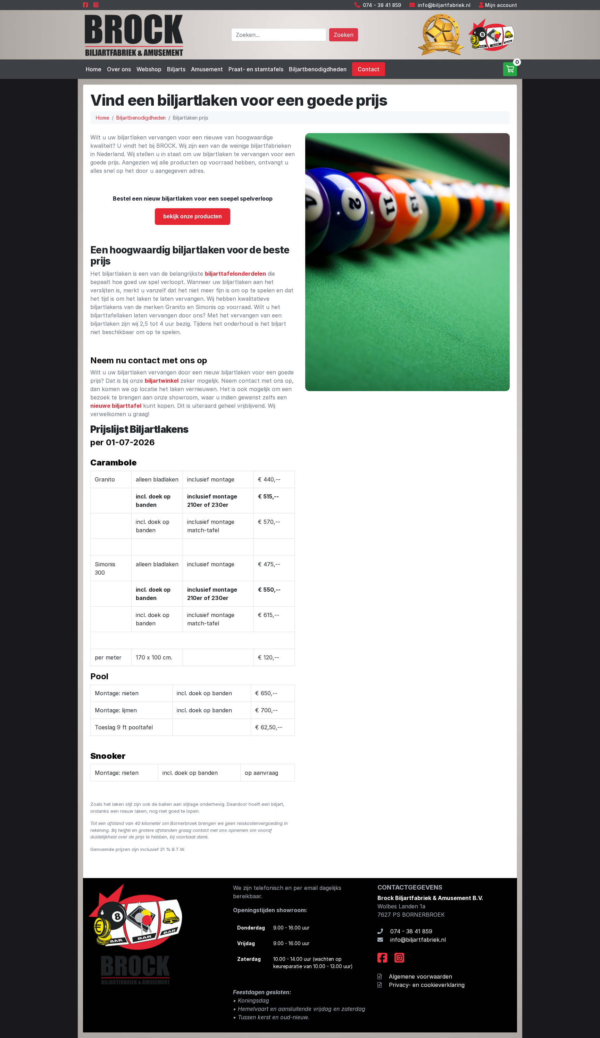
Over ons (119, 69)
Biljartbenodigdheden (318, 69)
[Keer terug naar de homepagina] (133, 34)
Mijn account (501, 5)
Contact (369, 69)
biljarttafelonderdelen (235, 273)
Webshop (148, 69)
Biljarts (176, 69)
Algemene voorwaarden (420, 976)
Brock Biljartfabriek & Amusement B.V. (430, 897)
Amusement (207, 69)
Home (93, 69)
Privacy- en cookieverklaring (427, 984)
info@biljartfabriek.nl (444, 5)
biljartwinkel (161, 380)
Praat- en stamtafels (255, 69)
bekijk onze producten (192, 216)
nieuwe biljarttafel (115, 405)
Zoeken (343, 34)
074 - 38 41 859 (382, 5)
